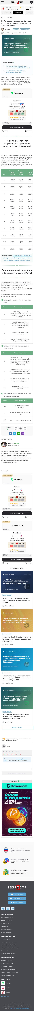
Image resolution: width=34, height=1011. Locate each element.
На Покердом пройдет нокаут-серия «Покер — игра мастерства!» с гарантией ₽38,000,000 (16, 717)
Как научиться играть (7, 917)
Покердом (17, 101)
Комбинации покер (6, 920)
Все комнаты (5, 996)
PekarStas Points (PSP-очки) (8, 945)
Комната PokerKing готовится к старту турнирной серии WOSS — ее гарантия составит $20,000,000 (17, 678)
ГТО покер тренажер (7, 966)
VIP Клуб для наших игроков (9, 942)
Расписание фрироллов (8, 953)
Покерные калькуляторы (8, 975)
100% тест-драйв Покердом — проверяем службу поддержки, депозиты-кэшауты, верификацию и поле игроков (17, 258)
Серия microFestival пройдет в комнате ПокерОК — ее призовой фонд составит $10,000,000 (17, 639)
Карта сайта (13, 1008)
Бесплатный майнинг (7, 950)
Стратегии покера (6, 932)
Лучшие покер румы (7, 960)
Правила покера (5, 923)
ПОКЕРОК (16, 533)
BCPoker (17, 487)
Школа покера (5, 926)
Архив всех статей (17, 727)
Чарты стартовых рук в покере (10, 947)
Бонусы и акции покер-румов (9, 972)
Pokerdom (9, 17)
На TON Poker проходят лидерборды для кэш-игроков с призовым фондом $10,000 (16, 600)
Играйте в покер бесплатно (9, 969)
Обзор (6, 130)
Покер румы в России (7, 963)
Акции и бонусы (25, 29)
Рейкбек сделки (5, 939)
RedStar (8, 8)
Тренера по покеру (6, 929)
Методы (29, 130)
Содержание (8, 62)
